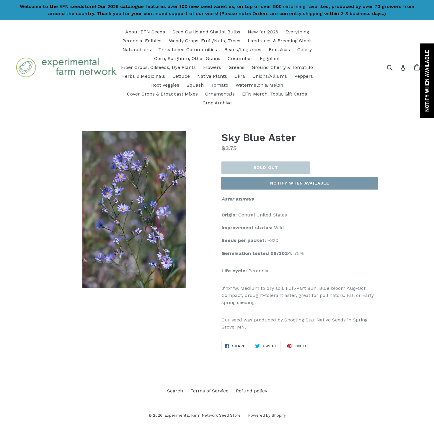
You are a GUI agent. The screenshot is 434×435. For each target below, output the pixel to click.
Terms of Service (209, 391)
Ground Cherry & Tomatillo (282, 67)
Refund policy (251, 391)
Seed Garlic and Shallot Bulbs (206, 32)
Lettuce (181, 76)
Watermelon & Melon (259, 85)
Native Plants (212, 76)
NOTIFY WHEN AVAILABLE (299, 183)
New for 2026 (263, 32)
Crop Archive (217, 103)
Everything (297, 32)
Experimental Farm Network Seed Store (202, 415)
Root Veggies (165, 85)
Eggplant (270, 58)
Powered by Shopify (267, 415)
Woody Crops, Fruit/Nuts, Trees (204, 40)
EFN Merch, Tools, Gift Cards (274, 94)
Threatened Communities (187, 49)
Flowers (212, 67)
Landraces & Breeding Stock (280, 40)
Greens (236, 67)
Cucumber (240, 58)
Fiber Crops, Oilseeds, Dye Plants (158, 67)
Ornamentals (220, 94)
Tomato (219, 85)
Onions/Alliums (269, 76)
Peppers (303, 76)
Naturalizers (137, 49)
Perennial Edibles (141, 40)
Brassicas (279, 49)
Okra (239, 76)
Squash (195, 85)
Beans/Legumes (242, 49)
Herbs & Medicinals (143, 76)
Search (175, 391)
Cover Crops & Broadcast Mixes (162, 94)
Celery (304, 49)
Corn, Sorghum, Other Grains (187, 58)
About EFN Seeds (145, 32)
